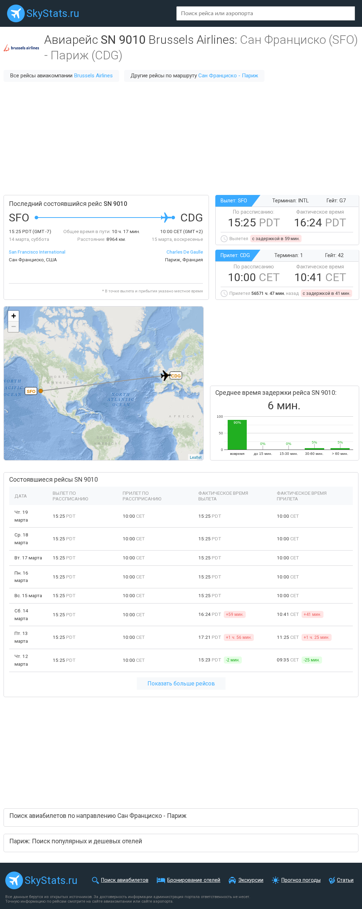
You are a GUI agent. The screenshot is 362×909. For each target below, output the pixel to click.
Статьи (345, 880)
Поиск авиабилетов (124, 880)
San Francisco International (37, 252)
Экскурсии (250, 880)
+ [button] (13, 315)
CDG (176, 376)
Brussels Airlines (93, 75)
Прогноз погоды (301, 880)
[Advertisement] (181, 138)
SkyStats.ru (53, 13)
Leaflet (196, 457)
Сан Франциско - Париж (228, 75)
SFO (31, 391)
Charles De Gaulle (185, 252)
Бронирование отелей (193, 880)
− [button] (13, 326)
